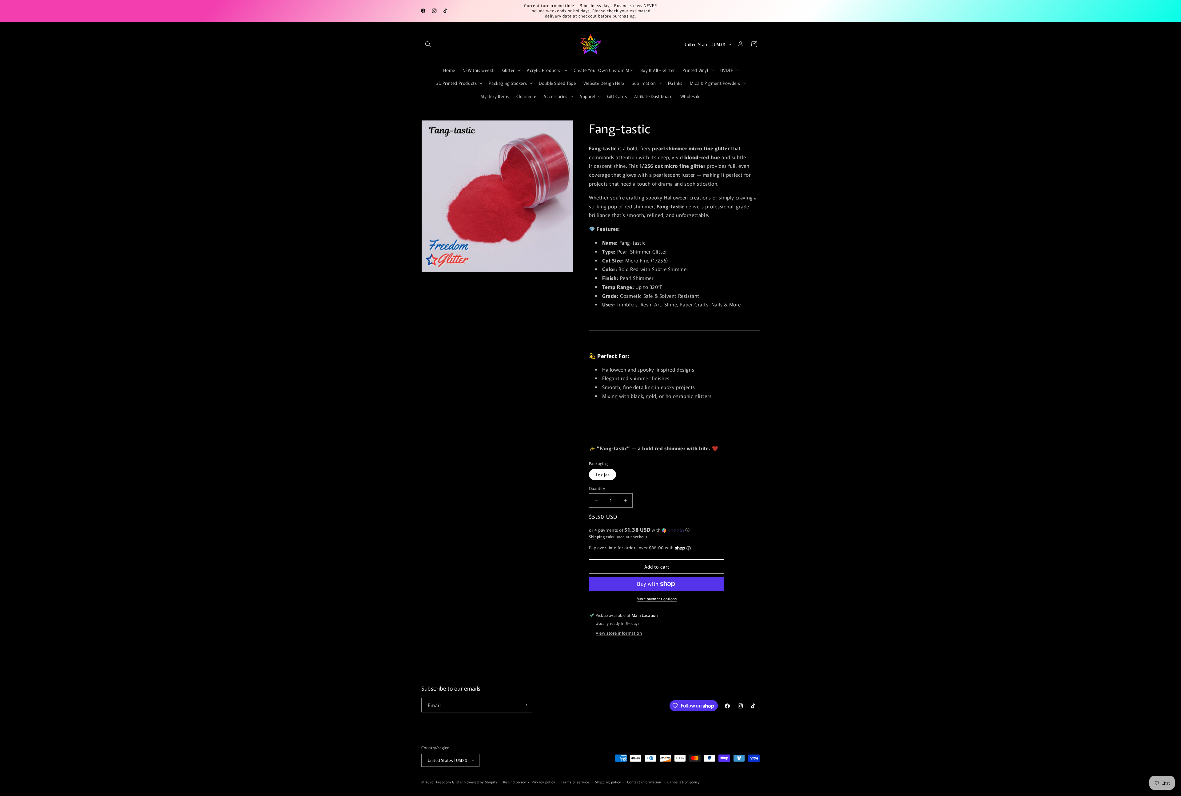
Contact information (644, 781)
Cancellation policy (683, 781)
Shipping (597, 536)
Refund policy (514, 781)
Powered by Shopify (480, 781)
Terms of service (575, 781)
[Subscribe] (525, 705)
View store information (619, 633)
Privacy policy (543, 781)
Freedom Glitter (449, 781)
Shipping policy (608, 781)
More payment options (657, 598)
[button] (428, 44)
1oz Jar (602, 474)
